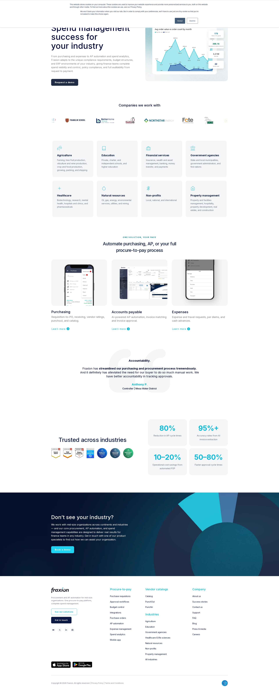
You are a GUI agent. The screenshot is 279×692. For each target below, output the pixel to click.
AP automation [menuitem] (117, 623)
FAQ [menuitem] (194, 618)
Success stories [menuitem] (200, 601)
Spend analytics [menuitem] (117, 634)
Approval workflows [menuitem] (119, 601)
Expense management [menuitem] (120, 629)
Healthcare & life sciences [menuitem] (157, 637)
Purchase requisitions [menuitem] (120, 596)
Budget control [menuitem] (117, 607)
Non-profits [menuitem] (150, 648)
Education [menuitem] (150, 627)
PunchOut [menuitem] (150, 601)
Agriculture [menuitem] (150, 621)
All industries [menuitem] (151, 659)
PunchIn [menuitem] (149, 607)
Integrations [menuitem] (115, 612)
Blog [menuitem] (194, 623)
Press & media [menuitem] (199, 629)
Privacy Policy (97, 683)
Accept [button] (180, 20)
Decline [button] (192, 20)
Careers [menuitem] (196, 634)
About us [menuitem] (196, 596)
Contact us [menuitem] (197, 607)
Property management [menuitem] (156, 654)
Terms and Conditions (114, 683)
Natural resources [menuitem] (153, 643)
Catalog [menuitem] (149, 596)
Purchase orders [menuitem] (118, 618)
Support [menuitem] (196, 612)
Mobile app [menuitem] (115, 640)
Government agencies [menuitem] (156, 632)
